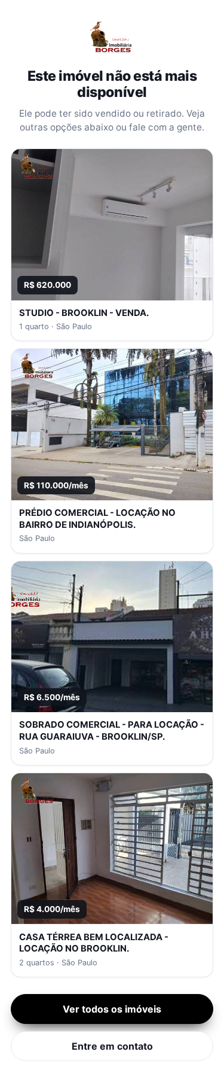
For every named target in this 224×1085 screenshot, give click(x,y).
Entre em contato (112, 1046)
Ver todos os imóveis (112, 1009)
